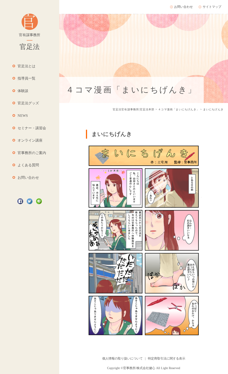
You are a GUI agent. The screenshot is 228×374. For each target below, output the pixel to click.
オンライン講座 (30, 140)
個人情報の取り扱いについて (122, 358)
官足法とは (26, 66)
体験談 (23, 91)
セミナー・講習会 (32, 128)
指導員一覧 (26, 78)
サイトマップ (212, 6)
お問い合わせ (28, 177)
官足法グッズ (28, 103)
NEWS (23, 115)
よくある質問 (28, 165)
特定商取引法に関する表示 (166, 358)
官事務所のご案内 (32, 153)
